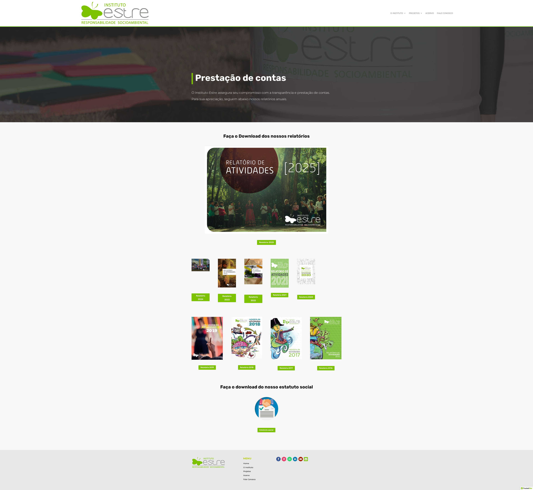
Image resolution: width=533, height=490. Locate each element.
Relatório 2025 (266, 242)
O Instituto (396, 13)
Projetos (414, 13)
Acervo (429, 13)
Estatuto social (266, 430)
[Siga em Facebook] (278, 459)
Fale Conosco (445, 13)
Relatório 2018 (246, 367)
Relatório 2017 (286, 368)
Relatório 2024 (200, 298)
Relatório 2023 (227, 298)
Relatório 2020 (306, 297)
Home (246, 463)
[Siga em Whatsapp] (289, 459)
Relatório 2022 (253, 299)
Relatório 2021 (279, 295)
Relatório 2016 (326, 368)
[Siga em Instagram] (284, 459)
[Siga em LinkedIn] (295, 459)
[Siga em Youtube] (300, 459)
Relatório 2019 (207, 367)
